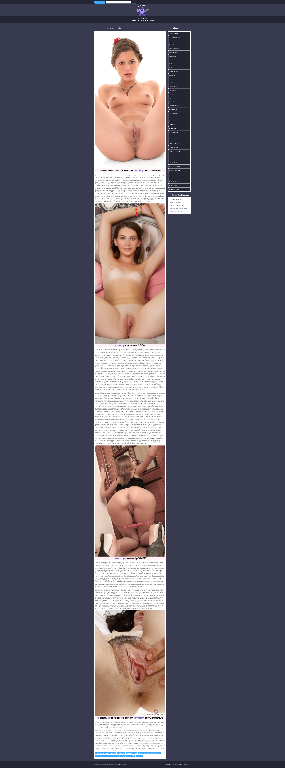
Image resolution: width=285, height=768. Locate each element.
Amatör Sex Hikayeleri (174, 37)
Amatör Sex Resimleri (174, 132)
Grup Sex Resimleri (173, 147)
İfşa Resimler (172, 75)
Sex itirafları (172, 124)
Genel (170, 67)
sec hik (135, 753)
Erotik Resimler (172, 140)
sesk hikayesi (150, 753)
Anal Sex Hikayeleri (173, 41)
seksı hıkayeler (141, 753)
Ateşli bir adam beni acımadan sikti (178, 208)
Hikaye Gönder (100, 2)
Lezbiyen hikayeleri (173, 86)
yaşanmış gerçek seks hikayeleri (126, 756)
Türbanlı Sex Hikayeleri (174, 189)
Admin (139, 20)
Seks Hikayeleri (172, 117)
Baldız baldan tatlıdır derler (176, 211)
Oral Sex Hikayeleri (173, 101)
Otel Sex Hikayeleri (173, 105)
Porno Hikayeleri (173, 109)
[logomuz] (142, 10)
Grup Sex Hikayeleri (173, 71)
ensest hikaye (179, 765)
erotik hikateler (121, 753)
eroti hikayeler (112, 753)
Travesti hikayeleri (173, 185)
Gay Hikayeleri (172, 63)
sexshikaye (157, 753)
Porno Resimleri (173, 162)
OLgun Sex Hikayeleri (174, 98)
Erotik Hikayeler (172, 56)
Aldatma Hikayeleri (173, 33)
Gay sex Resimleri (173, 143)
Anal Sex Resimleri (173, 136)
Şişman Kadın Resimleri (174, 166)
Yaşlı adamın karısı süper (176, 202)
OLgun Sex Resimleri (174, 159)
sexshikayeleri (99, 756)
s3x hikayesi (129, 753)
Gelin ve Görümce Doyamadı (177, 205)
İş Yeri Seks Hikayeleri (174, 79)
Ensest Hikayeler (173, 52)
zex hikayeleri (139, 756)
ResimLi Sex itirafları (173, 113)
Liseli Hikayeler (172, 90)
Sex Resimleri (172, 128)
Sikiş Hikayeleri (172, 178)
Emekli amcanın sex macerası (177, 199)
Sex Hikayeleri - (170, 765)
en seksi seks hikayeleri (102, 753)
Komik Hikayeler (173, 82)
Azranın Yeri (172, 44)
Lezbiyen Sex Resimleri (174, 151)
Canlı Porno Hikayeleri (174, 48)
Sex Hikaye (187, 765)
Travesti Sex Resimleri (174, 170)
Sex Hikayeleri (172, 120)
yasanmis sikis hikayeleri (110, 756)
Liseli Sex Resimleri (173, 155)
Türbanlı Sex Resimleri (174, 174)
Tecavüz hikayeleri (173, 181)
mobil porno (172, 94)
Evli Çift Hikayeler (173, 60)
